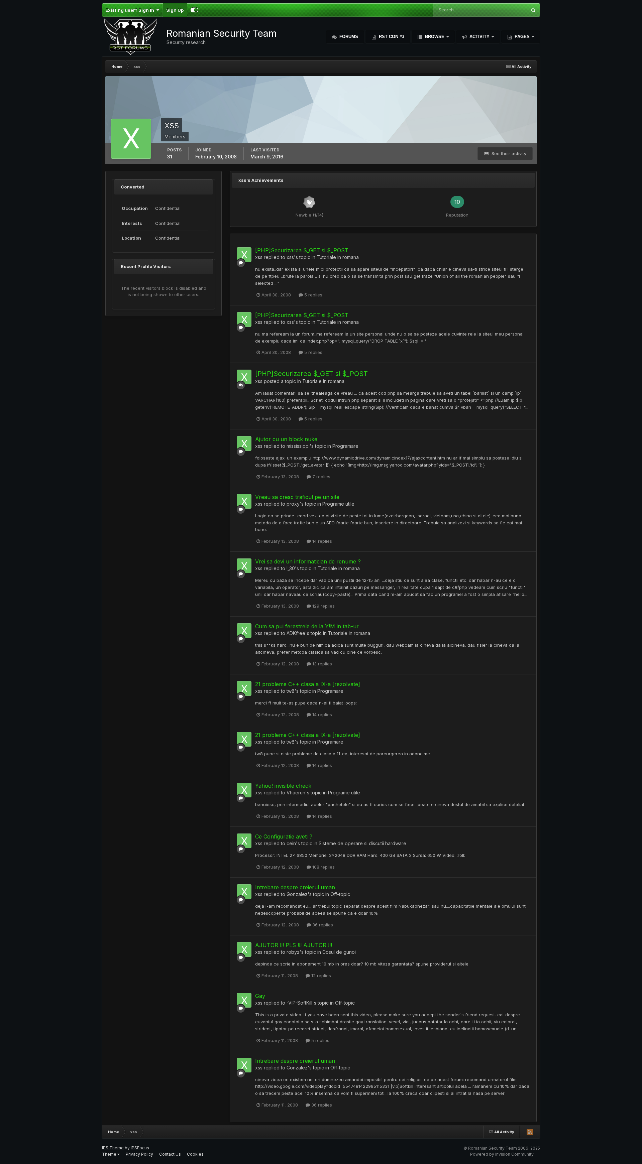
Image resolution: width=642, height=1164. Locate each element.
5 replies (312, 294)
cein (291, 843)
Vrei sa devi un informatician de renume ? (308, 561)
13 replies (321, 663)
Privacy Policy (139, 1154)
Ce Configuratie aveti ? (283, 836)
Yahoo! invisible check (283, 785)
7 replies (320, 476)
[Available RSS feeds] (529, 1132)
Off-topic (340, 894)
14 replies (321, 541)
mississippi (298, 446)
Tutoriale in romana (338, 257)
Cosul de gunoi (339, 952)
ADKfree (296, 633)
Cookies (195, 1154)
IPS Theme (113, 1147)
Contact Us (170, 1154)
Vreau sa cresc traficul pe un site (297, 497)
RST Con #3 (391, 36)
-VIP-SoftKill (299, 1003)
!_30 (291, 568)
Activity (479, 36)
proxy (293, 504)
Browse (435, 36)
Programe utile (338, 504)
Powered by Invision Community (502, 1154)
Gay (260, 996)
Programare (345, 446)
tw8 (291, 691)
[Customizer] (194, 10)
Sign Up (175, 10)
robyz (293, 952)
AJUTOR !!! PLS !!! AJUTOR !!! (293, 945)
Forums (348, 36)
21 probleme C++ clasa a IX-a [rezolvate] (307, 684)
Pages (522, 36)
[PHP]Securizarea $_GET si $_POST (301, 250)
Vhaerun (296, 792)
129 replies (323, 606)
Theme (109, 1154)
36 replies (322, 924)
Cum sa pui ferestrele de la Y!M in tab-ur (307, 626)
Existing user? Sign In (130, 10)
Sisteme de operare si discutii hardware (362, 843)
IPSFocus (140, 1147)
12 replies (320, 975)
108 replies (323, 867)
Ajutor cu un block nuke (286, 439)
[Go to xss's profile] (244, 254)
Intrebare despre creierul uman (295, 887)
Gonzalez (297, 894)
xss (258, 257)
